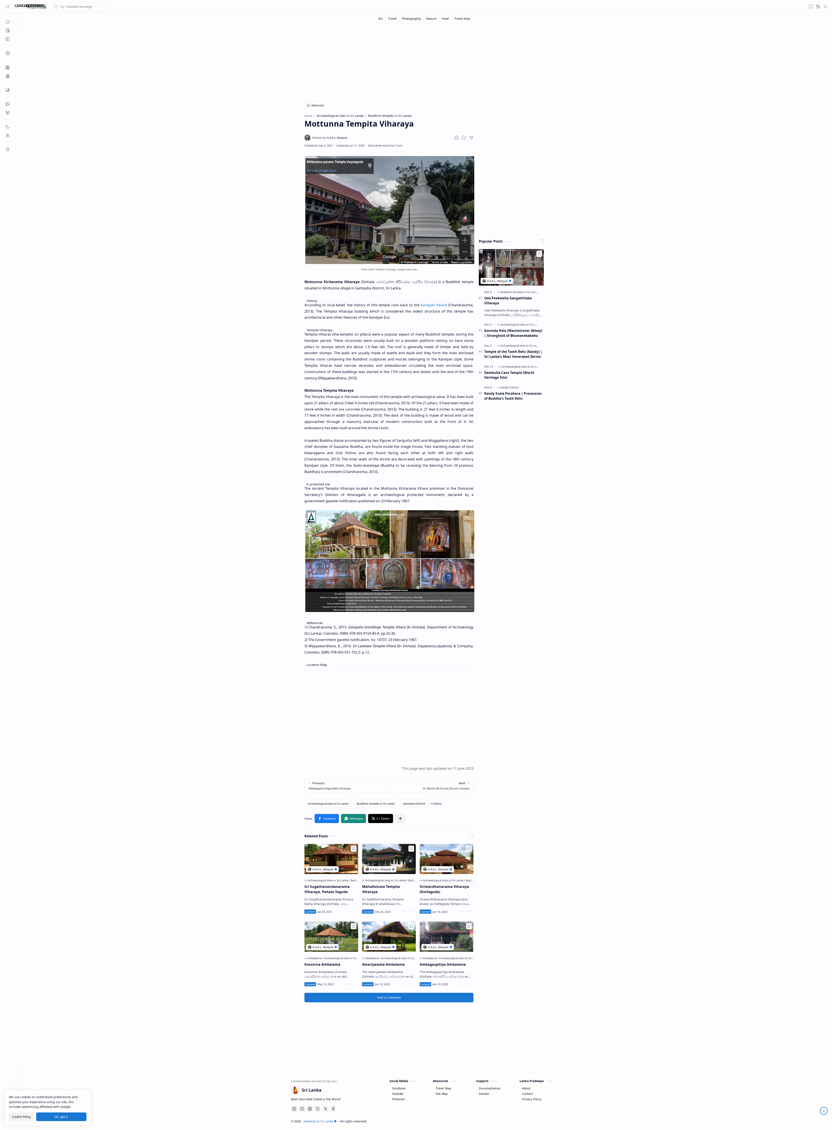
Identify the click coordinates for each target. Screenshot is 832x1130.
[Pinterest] (310, 1109)
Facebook (398, 1088)
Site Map (442, 1094)
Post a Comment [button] (389, 997)
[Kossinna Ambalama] (331, 936)
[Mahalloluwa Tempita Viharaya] (389, 859)
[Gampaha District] (414, 803)
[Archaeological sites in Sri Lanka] (328, 803)
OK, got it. (61, 1117)
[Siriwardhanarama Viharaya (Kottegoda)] (446, 859)
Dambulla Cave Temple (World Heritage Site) (509, 375)
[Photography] (412, 18)
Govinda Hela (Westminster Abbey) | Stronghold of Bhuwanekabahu (513, 333)
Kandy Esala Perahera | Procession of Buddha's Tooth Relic (513, 396)
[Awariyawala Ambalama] (389, 936)
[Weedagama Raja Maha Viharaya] (347, 785)
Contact (527, 1094)
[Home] (7, 21)
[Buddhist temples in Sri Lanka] (375, 803)
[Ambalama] (315, 958)
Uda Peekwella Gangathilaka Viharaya (508, 300)
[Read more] (351, 911)
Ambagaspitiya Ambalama (443, 964)
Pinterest (398, 1099)
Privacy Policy (531, 1099)
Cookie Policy (21, 1117)
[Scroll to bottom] (824, 1111)
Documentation (489, 1088)
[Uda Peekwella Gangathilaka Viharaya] (511, 267)
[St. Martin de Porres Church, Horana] (431, 785)
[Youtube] (302, 1109)
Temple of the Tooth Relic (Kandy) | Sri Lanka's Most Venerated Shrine (513, 354)
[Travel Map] (462, 18)
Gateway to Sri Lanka (318, 1121)
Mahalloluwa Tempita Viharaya (381, 889)
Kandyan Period (434, 305)
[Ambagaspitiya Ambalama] (446, 936)
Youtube (397, 1094)
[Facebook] (294, 1109)
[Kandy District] (509, 387)
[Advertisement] (421, 61)
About (526, 1088)
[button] (7, 6)
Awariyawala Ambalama (383, 964)
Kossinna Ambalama (322, 964)
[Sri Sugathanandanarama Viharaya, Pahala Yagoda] (331, 859)
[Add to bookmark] (353, 849)
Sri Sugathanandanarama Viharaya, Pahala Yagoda (327, 889)
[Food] (445, 18)
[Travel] (392, 18)
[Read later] (456, 137)
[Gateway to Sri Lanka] (29, 6)
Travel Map (443, 1088)
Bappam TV (549, 1121)
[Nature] (431, 18)
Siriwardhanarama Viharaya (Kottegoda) (444, 889)
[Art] (380, 18)
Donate (484, 1094)
